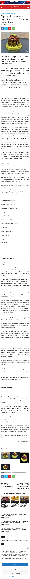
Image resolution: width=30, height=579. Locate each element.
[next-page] (16, 510)
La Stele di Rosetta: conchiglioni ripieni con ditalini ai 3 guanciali (15, 505)
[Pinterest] (9, 28)
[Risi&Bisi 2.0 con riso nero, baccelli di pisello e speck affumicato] (24, 499)
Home (2, 10)
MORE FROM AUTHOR (20, 493)
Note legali (18, 576)
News (2, 517)
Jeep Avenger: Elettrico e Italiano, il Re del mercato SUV (7, 484)
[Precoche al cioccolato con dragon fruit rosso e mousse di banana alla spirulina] (5, 499)
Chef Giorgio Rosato (16, 472)
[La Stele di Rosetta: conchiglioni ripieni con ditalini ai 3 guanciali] (15, 499)
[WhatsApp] (13, 28)
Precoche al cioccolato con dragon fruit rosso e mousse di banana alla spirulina (5, 505)
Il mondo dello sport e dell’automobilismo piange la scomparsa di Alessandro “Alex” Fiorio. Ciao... (15, 521)
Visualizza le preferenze (15, 573)
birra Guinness (8, 472)
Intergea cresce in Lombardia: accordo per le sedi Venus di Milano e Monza (14, 541)
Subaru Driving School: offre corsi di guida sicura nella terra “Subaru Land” (23, 485)
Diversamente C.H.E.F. (9, 10)
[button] (27, 548)
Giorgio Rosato (5, 24)
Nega (15, 569)
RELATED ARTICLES (9, 493)
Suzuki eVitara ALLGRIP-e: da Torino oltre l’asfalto (14, 535)
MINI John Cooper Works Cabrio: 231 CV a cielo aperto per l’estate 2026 (13, 514)
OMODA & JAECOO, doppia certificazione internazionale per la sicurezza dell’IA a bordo (13, 528)
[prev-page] (14, 510)
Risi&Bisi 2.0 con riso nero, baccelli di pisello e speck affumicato (24, 505)
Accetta (15, 564)
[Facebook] (2, 28)
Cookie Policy (12, 576)
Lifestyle (2, 537)
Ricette (12, 13)
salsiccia (23, 472)
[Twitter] (6, 28)
